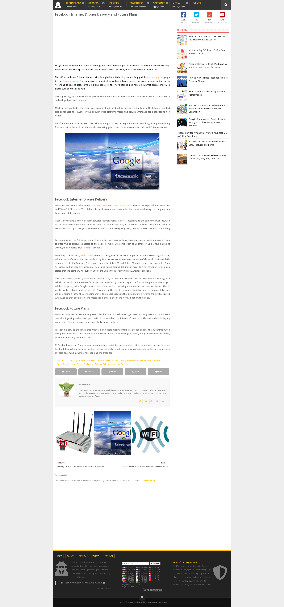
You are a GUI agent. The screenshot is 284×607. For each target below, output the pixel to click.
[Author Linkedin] (151, 401)
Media (178, 4)
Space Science (77, 364)
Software (159, 4)
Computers (138, 4)
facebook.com (70, 81)
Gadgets (94, 4)
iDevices (116, 4)
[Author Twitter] (146, 401)
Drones (91, 360)
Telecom (98, 364)
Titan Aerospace (99, 205)
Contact (108, 556)
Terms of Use (178, 562)
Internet (142, 360)
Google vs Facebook (130, 360)
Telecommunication (111, 364)
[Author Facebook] (140, 401)
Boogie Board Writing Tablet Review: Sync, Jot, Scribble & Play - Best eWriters (207, 122)
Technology (73, 4)
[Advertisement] (112, 40)
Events (196, 3)
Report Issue (191, 562)
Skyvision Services (121, 205)
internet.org (153, 77)
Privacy (82, 556)
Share (67, 372)
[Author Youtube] (163, 401)
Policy (70, 556)
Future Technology (112, 360)
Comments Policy (148, 480)
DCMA (189, 581)
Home (59, 556)
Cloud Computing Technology (75, 360)
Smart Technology (155, 360)
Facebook (100, 360)
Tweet (90, 372)
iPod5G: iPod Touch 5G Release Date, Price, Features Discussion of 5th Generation (207, 108)
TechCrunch (87, 255)
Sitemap (95, 556)
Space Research (64, 364)
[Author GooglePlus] (157, 401)
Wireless (124, 364)
